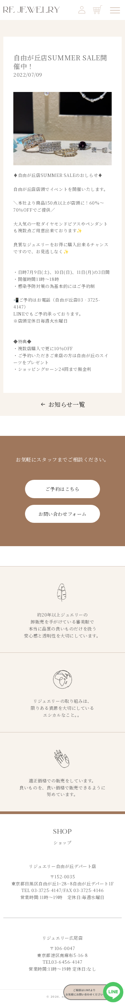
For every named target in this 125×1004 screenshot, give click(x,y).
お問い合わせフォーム (62, 513)
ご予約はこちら (62, 489)
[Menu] (115, 10)
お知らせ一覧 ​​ (66, 404)
